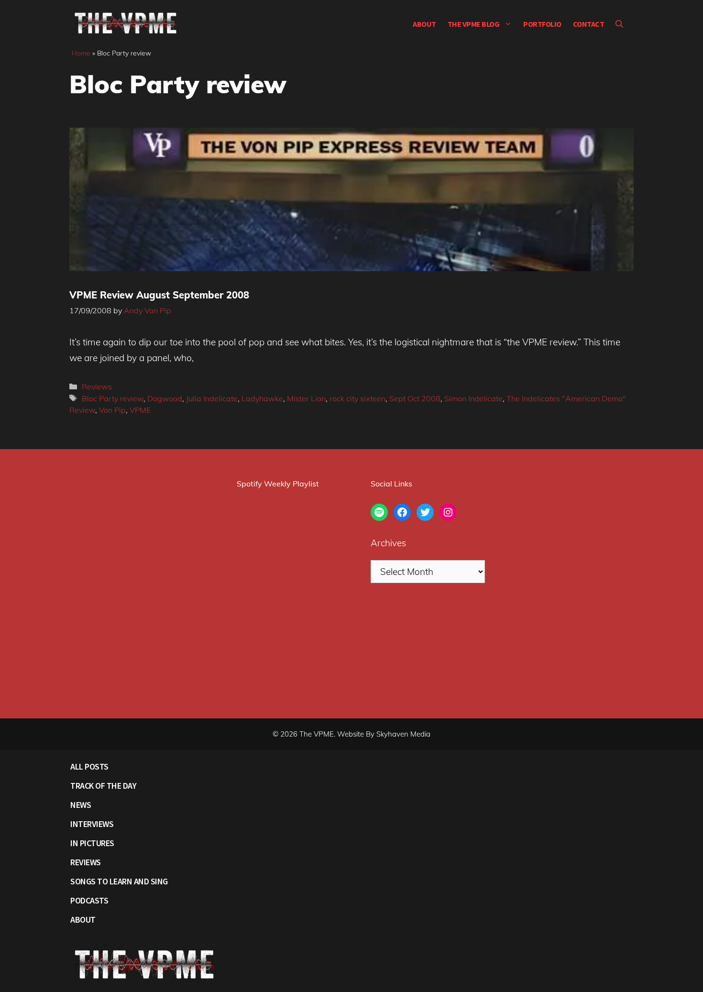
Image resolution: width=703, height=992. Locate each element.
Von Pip (112, 410)
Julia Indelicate (212, 398)
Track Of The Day (103, 785)
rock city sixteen (357, 398)
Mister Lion (306, 398)
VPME (140, 410)
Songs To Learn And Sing (119, 881)
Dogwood (164, 398)
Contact (588, 24)
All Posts (89, 766)
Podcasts (89, 900)
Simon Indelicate (473, 398)
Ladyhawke (262, 398)
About (424, 24)
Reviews (97, 386)
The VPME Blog (474, 24)
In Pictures (92, 843)
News (80, 804)
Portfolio (542, 24)
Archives (388, 543)
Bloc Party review (112, 398)
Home (81, 53)
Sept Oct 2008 (414, 398)
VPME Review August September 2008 (159, 295)
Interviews (91, 823)
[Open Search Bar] (619, 24)
